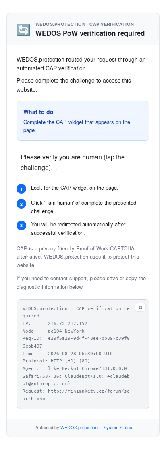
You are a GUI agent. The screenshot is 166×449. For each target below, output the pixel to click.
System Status (118, 427)
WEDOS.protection (79, 427)
